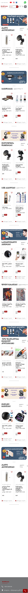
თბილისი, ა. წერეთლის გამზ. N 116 (12, 590)
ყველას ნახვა (24, 29)
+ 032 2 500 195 (4, 2)
